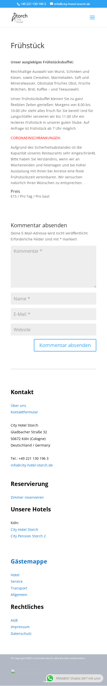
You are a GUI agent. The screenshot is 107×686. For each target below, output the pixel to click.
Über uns (18, 405)
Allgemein (19, 594)
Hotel (15, 574)
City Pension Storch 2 (28, 536)
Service (17, 581)
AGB (14, 620)
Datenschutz (21, 633)
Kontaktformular (24, 412)
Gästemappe (29, 561)
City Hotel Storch (24, 529)
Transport (19, 588)
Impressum (20, 626)
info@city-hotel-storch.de (32, 465)
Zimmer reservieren (27, 497)
